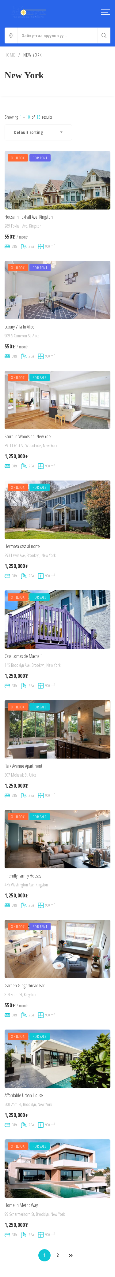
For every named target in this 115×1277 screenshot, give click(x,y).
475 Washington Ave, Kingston (26, 885)
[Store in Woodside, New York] (57, 400)
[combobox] (38, 132)
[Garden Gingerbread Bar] (57, 949)
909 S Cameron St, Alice (22, 336)
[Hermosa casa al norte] (57, 510)
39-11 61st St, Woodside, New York (31, 445)
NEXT (71, 1255)
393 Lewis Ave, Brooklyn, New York (30, 555)
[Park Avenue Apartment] (57, 729)
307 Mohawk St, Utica (20, 775)
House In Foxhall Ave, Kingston (29, 216)
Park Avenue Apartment (23, 766)
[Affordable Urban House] (57, 1059)
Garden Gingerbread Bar (24, 985)
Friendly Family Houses (23, 875)
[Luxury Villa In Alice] (57, 290)
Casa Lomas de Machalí (23, 656)
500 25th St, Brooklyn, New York (28, 1104)
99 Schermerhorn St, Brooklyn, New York (35, 1214)
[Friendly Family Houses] (57, 839)
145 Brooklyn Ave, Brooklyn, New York (32, 665)
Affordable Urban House (24, 1095)
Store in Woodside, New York (28, 436)
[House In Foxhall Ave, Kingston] (57, 180)
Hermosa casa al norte (22, 546)
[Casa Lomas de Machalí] (57, 619)
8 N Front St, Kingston (20, 994)
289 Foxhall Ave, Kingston (23, 226)
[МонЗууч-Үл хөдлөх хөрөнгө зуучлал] (28, 12)
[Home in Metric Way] (57, 1168)
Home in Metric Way (21, 1205)
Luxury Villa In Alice (19, 326)
